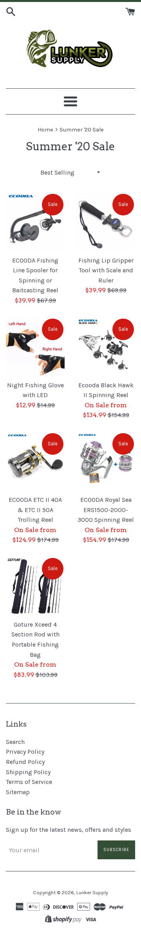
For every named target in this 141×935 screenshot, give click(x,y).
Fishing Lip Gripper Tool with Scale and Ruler (106, 270)
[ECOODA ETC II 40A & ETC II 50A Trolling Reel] (35, 461)
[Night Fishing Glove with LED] (35, 346)
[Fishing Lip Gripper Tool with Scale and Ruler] (105, 222)
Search (15, 741)
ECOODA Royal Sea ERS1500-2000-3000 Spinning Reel (106, 509)
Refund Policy (25, 761)
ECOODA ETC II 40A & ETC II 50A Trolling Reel (35, 509)
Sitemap (18, 792)
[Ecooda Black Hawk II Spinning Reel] (105, 346)
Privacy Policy (25, 751)
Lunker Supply (92, 892)
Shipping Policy (28, 772)
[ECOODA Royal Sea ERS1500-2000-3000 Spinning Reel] (105, 461)
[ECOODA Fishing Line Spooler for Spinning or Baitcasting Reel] (35, 222)
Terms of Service (29, 782)
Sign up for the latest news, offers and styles (68, 829)
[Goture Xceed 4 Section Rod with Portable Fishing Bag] (35, 586)
